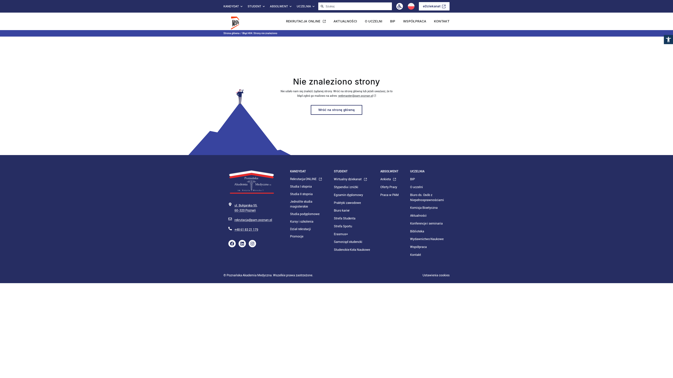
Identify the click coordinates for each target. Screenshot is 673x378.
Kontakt (442, 21)
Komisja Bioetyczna (424, 207)
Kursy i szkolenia (301, 221)
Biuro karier (342, 210)
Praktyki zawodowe (347, 203)
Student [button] (254, 7)
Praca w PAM (389, 195)
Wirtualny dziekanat (348, 180)
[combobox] (355, 6)
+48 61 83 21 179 (246, 229)
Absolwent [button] (279, 7)
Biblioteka (417, 231)
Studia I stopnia (301, 186)
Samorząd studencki (348, 242)
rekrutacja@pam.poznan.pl (253, 220)
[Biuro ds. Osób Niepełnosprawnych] (399, 6)
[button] (668, 39)
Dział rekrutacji (300, 229)
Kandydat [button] (231, 7)
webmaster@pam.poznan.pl (355, 95)
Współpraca (414, 21)
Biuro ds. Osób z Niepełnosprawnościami (427, 197)
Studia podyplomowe (304, 214)
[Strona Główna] (237, 21)
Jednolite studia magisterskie (301, 204)
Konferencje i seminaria (426, 223)
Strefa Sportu (343, 226)
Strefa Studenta (344, 218)
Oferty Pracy (388, 187)
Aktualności (345, 21)
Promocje (296, 236)
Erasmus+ (341, 234)
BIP (392, 21)
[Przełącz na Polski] (411, 6)
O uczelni (373, 21)
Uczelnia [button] (304, 7)
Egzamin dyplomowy (348, 195)
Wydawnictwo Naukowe (427, 239)
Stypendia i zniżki (346, 187)
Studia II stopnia (301, 194)
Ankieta (385, 180)
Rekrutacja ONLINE (303, 22)
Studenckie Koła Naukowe (352, 249)
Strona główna (231, 33)
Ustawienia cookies (436, 275)
